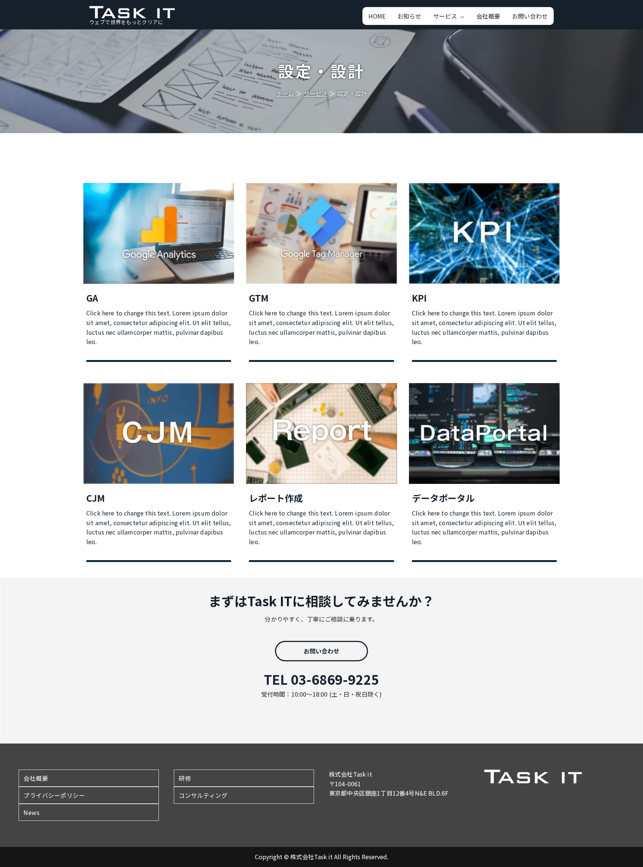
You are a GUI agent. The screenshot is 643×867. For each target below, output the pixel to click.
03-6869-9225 (335, 678)
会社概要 (35, 778)
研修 (185, 778)
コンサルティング (203, 795)
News (31, 812)
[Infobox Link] (158, 274)
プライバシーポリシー (54, 795)
